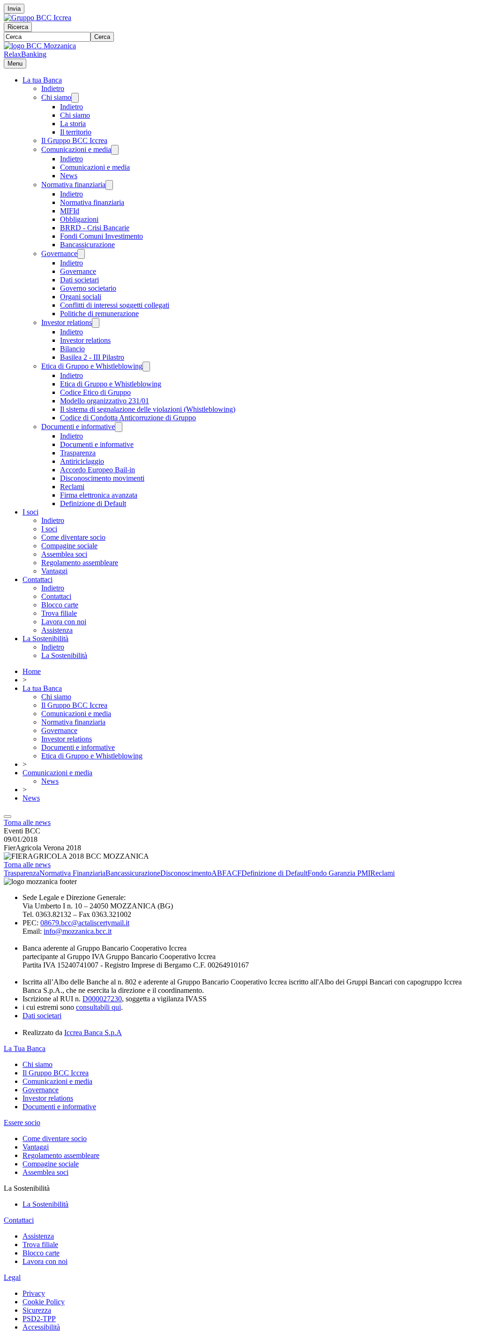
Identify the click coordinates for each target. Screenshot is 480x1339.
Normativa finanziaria (73, 185)
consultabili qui (98, 1007)
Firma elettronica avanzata (98, 495)
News (68, 176)
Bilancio (72, 349)
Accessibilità (41, 1327)
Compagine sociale (69, 546)
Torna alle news (27, 822)
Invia (14, 8)
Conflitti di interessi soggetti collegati (114, 305)
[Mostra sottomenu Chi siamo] (75, 98)
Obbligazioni (79, 219)
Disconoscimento (185, 873)
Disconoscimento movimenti (102, 478)
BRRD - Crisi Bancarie (94, 228)
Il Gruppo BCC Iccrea (74, 140)
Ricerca (18, 26)
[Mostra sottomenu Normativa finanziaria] (109, 185)
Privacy (33, 1293)
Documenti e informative (78, 427)
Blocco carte (59, 605)
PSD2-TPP (39, 1319)
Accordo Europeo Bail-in (97, 470)
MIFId (69, 211)
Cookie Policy (43, 1302)
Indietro (52, 88)
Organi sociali (80, 297)
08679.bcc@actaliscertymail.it (84, 923)
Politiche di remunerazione (99, 314)
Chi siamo (56, 97)
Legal (12, 1277)
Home (31, 671)
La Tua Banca (24, 1048)
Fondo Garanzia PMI (339, 873)
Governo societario (88, 288)
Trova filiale (59, 613)
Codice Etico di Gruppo (95, 392)
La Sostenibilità (45, 639)
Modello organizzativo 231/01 (104, 401)
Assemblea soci (64, 554)
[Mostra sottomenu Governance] (81, 254)
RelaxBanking (25, 54)
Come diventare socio (73, 537)
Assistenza (57, 630)
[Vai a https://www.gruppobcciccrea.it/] (37, 18)
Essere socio (22, 1123)
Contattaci (37, 579)
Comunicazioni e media (76, 149)
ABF (218, 873)
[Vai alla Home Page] (40, 46)
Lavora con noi (63, 622)
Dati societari (79, 280)
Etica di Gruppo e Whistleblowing (91, 366)
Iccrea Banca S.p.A (93, 1032)
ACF (233, 873)
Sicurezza (36, 1310)
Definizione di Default (93, 503)
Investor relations (66, 322)
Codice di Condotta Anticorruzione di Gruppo (128, 418)
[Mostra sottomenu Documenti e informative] (118, 427)
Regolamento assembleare (79, 563)
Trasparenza (78, 453)
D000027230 (102, 999)
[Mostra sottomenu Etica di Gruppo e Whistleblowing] (146, 366)
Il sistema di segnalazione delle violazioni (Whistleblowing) (147, 409)
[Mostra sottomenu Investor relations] (95, 323)
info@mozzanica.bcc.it (78, 931)
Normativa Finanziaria (72, 873)
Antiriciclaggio (82, 461)
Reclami (72, 487)
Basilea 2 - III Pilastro (92, 357)
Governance (59, 253)
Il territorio (75, 132)
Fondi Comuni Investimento (101, 236)
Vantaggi (54, 571)
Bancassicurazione (87, 245)
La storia (73, 124)
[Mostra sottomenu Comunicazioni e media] (115, 150)
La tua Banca (42, 80)
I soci (30, 512)
